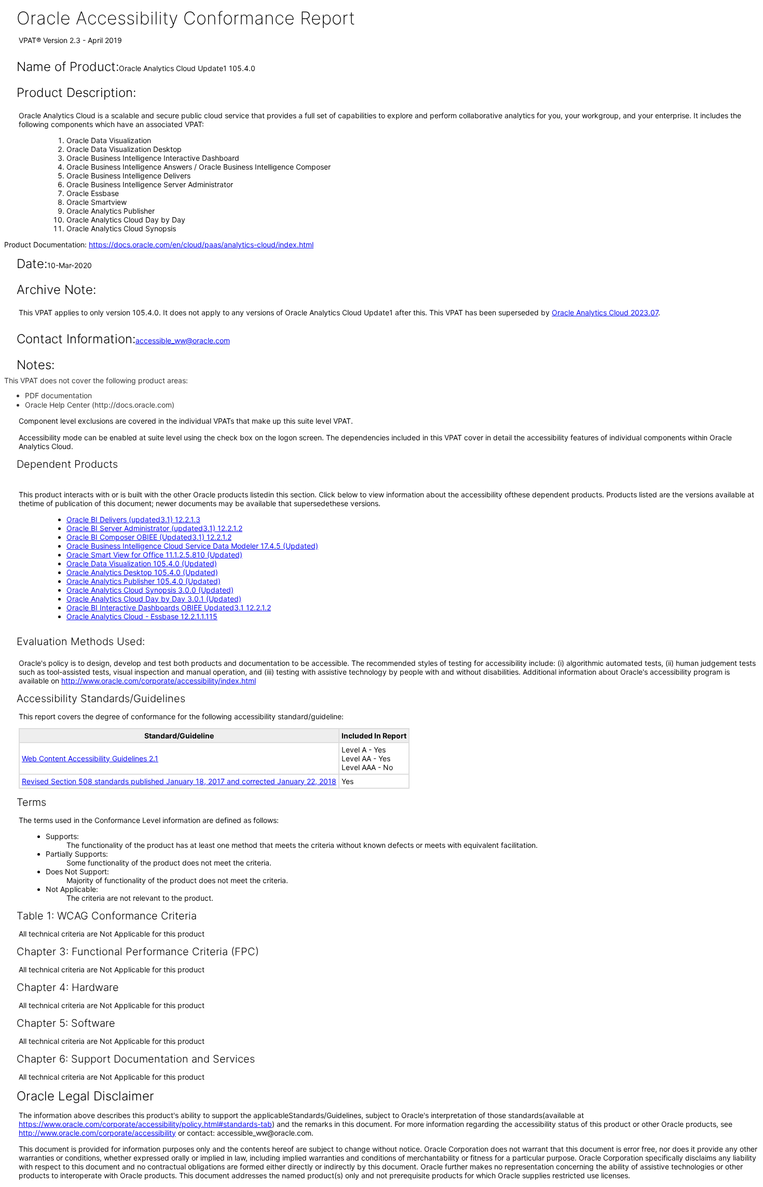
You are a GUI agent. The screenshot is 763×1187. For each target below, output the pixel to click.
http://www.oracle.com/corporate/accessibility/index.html (158, 680)
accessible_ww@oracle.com (182, 340)
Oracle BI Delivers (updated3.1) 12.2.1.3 (133, 519)
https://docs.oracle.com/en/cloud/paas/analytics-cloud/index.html (201, 244)
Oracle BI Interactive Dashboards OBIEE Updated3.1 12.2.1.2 (168, 607)
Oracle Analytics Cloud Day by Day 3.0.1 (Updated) (153, 598)
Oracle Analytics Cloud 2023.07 (605, 312)
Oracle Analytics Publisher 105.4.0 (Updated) (143, 581)
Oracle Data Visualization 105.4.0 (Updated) (141, 563)
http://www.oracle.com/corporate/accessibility (97, 1132)
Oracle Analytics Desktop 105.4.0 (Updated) (142, 572)
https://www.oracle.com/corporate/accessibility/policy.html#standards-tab (145, 1124)
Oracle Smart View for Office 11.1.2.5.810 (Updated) (154, 554)
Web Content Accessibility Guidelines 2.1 (90, 758)
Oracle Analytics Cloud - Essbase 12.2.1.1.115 (141, 616)
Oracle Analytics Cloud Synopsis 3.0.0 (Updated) (150, 589)
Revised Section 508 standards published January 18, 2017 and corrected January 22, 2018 (179, 781)
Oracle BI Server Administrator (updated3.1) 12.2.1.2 (154, 528)
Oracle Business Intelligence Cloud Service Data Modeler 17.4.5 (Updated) (192, 545)
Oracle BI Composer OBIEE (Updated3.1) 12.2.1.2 (148, 537)
